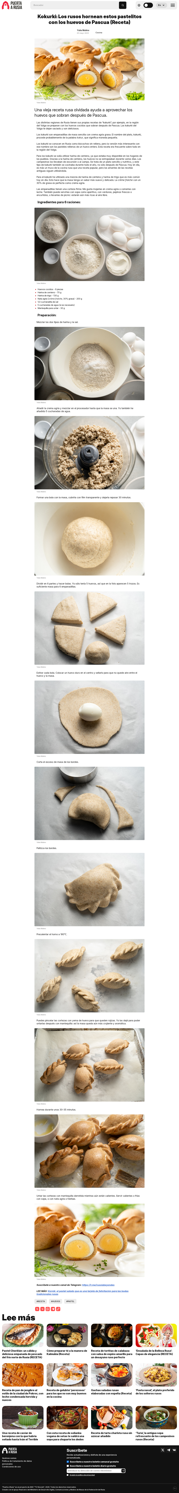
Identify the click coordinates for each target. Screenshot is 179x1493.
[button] (117, 4)
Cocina (99, 32)
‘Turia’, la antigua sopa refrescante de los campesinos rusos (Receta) (155, 1436)
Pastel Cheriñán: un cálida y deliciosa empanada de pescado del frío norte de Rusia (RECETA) (22, 1354)
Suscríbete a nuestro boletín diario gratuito (93, 1466)
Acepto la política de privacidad (82, 1475)
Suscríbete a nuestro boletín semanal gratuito (94, 1461)
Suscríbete (77, 1450)
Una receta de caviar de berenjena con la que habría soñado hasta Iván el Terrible (20, 1436)
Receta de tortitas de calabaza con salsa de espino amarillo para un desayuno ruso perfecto (111, 1354)
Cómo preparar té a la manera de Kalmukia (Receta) (67, 1352)
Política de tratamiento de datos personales (17, 1462)
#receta (41, 1301)
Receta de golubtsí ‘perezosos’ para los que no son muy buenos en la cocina (66, 1393)
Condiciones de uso (11, 1466)
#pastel (70, 1301)
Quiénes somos (9, 1458)
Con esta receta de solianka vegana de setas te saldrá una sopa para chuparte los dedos (65, 1436)
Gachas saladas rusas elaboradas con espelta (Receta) (111, 1392)
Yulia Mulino (83, 30)
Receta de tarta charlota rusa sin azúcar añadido (111, 1434)
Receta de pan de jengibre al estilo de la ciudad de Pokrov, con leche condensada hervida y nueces (22, 1395)
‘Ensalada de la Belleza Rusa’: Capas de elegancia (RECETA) (154, 1352)
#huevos (55, 1301)
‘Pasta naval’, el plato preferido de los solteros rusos (155, 1392)
